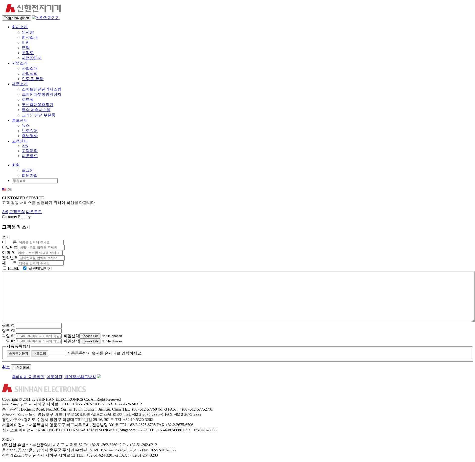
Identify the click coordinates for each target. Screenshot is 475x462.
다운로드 (30, 156)
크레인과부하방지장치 (41, 94)
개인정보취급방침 (80, 377)
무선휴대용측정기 (37, 105)
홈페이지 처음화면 (28, 377)
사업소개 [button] (20, 63)
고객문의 (30, 151)
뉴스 (26, 125)
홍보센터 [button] (20, 120)
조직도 (28, 53)
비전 (26, 42)
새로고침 (39, 353)
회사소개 (30, 37)
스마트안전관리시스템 (41, 89)
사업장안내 (32, 58)
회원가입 (30, 175)
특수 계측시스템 (36, 110)
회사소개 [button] (20, 27)
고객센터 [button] (20, 141)
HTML (13, 268)
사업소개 (30, 68)
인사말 (28, 32)
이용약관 (54, 377)
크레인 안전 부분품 (38, 115)
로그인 (28, 170)
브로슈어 (30, 131)
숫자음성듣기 (18, 353)
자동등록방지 (18, 346)
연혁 (26, 47)
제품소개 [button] (20, 84)
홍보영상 (30, 136)
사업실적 (30, 73)
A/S (25, 146)
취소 (6, 367)
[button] (16, 165)
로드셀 (28, 99)
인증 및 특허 (33, 79)
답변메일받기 (39, 268)
